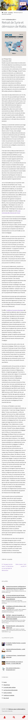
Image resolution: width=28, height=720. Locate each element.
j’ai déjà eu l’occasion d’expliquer (14, 310)
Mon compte (4, 717)
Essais (5, 682)
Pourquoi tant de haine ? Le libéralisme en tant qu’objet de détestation (7, 567)
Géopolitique (7, 685)
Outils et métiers (8, 692)
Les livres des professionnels (11, 690)
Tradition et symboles (9, 695)
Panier (22, 716)
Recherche (14, 717)
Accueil (5, 12)
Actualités (10, 12)
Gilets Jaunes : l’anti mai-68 (20, 565)
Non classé (6, 698)
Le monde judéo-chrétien (10, 687)
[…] (9, 592)
